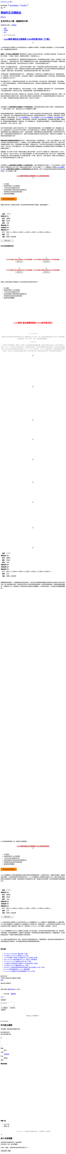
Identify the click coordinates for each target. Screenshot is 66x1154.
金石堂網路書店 (58, 117)
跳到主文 (3, 17)
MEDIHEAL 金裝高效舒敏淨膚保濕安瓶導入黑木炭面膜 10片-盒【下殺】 (24, 967)
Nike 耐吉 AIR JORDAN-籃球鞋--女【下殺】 (16, 955)
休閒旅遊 (13, 25)
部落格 (6, 30)
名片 (5, 32)
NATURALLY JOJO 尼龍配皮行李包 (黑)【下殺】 (18, 961)
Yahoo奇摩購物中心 (24, 117)
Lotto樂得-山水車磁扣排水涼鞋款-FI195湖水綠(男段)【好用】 (21, 963)
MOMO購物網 (35, 117)
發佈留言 (3, 1009)
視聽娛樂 (13, 994)
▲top (2, 996)
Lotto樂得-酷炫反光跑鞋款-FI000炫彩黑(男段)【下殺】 (27, 39)
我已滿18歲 (4, 1150)
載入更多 (3, 999)
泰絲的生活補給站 (11, 12)
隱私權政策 (42, 1131)
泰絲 (2, 980)
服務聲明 (48, 1131)
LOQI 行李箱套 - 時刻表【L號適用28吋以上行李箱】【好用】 (21, 957)
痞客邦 (10, 989)
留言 (13, 989)
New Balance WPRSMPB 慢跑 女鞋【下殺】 (16, 953)
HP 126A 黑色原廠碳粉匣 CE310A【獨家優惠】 (17, 969)
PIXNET (21, 1131)
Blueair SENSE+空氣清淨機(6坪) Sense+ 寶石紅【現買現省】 (21, 959)
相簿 (5, 28)
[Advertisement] (33, 1090)
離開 (9, 1150)
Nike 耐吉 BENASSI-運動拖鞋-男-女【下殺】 (16, 965)
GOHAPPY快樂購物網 (46, 117)
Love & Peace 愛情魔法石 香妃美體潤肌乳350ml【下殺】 (20, 971)
